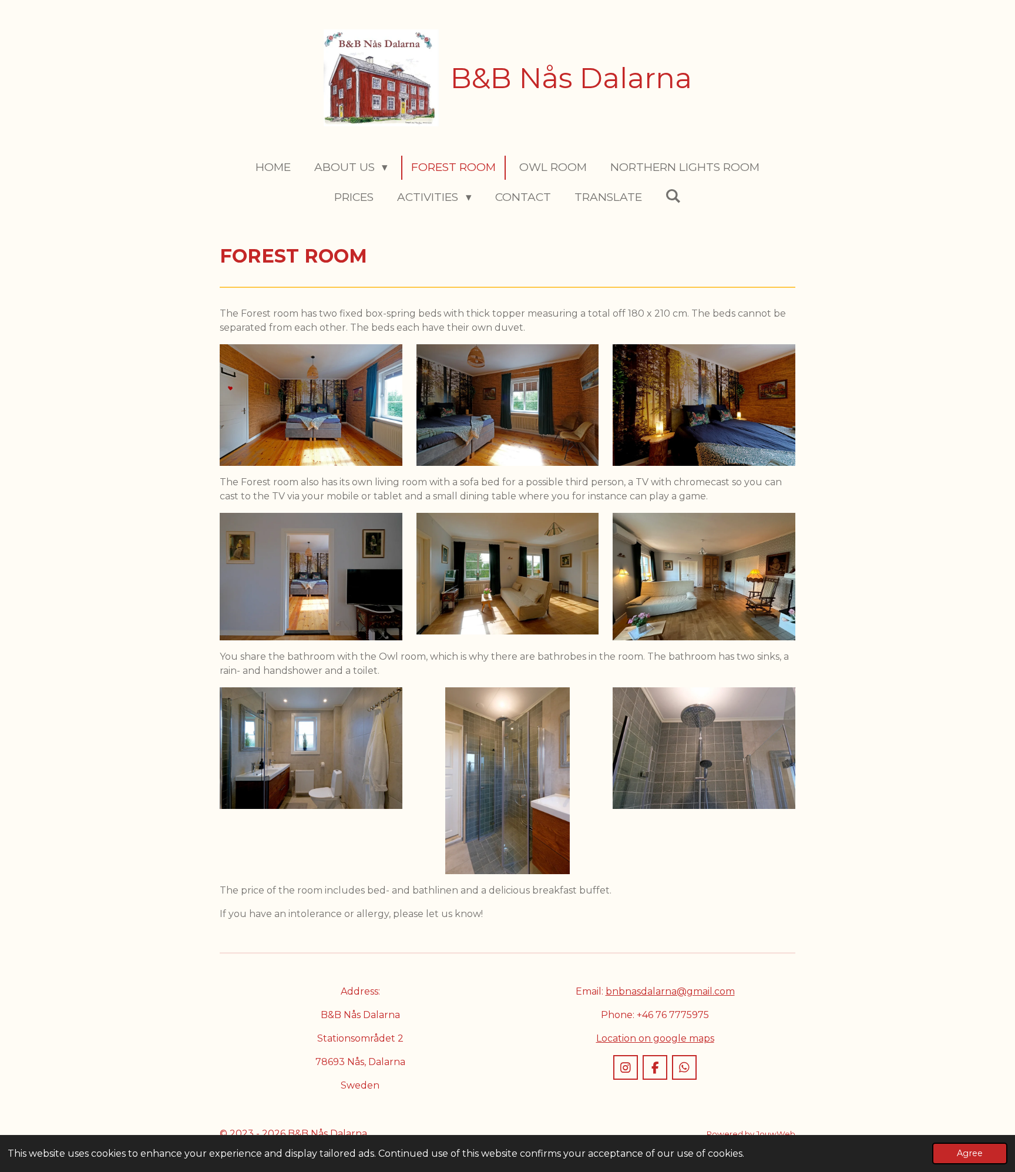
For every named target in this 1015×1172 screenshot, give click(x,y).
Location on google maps (655, 1038)
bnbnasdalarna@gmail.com (670, 991)
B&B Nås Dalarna (571, 78)
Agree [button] (970, 1153)
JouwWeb (775, 1134)
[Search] (673, 196)
